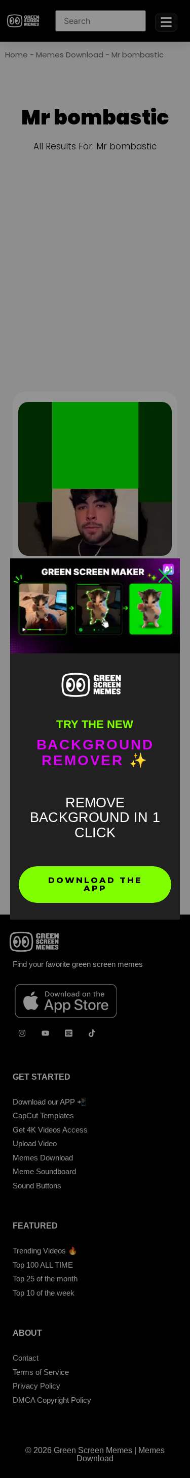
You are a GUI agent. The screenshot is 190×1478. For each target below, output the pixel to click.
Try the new (94, 724)
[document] (95, 739)
